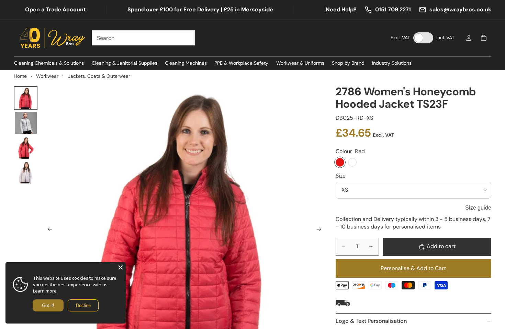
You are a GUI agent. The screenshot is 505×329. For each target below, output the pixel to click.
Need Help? (341, 9)
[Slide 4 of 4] (26, 172)
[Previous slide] (48, 230)
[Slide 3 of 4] (26, 148)
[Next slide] (321, 230)
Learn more (45, 291)
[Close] (120, 267)
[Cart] (483, 37)
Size (341, 175)
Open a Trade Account (55, 9)
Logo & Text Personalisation (371, 321)
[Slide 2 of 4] (26, 123)
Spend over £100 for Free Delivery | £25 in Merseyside (200, 9)
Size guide (478, 208)
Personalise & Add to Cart (413, 268)
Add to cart (441, 246)
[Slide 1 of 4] (26, 98)
